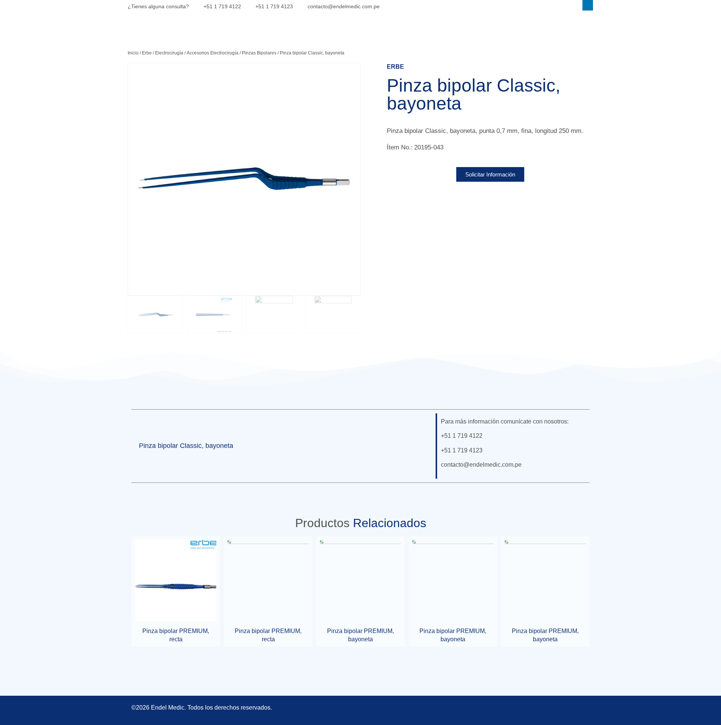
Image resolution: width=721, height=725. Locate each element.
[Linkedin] (587, 5)
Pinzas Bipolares (259, 53)
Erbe (147, 53)
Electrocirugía (169, 53)
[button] (419, 446)
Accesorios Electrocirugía (212, 53)
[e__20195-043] (244, 179)
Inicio (133, 53)
